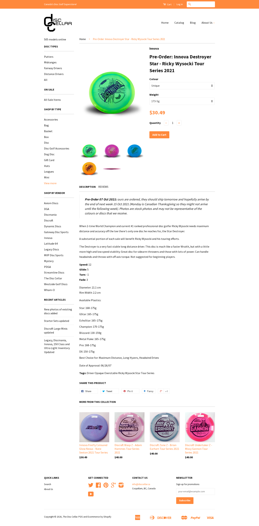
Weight (154, 94)
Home (165, 22)
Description (87, 186)
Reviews (103, 186)
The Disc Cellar (53, 278)
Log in (180, 4)
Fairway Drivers (53, 68)
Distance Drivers (54, 74)
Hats (47, 166)
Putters (48, 56)
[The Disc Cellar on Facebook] (98, 486)
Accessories (51, 119)
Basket (48, 131)
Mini (46, 177)
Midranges (50, 62)
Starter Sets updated (56, 321)
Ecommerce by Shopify (99, 516)
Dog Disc (49, 154)
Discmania (50, 214)
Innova (48, 238)
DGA (46, 209)
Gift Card (49, 160)
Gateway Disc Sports (56, 232)
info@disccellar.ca (141, 484)
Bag (46, 125)
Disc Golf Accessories (56, 148)
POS (80, 516)
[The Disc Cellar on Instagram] (121, 486)
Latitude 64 (51, 243)
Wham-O (49, 290)
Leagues (49, 171)
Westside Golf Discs (55, 284)
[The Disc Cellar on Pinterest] (106, 486)
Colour (153, 79)
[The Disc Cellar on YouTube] (91, 495)
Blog (193, 22)
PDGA (47, 267)
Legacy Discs (51, 249)
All (45, 80)
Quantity (155, 123)
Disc (46, 142)
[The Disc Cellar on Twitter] (90, 486)
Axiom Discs (51, 203)
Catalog (179, 22)
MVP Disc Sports (53, 255)
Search (47, 484)
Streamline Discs (54, 272)
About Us (207, 22)
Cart (168, 4)
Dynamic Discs (52, 226)
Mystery (49, 261)
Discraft (48, 220)
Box (46, 137)
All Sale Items (52, 99)
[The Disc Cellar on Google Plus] (113, 486)
